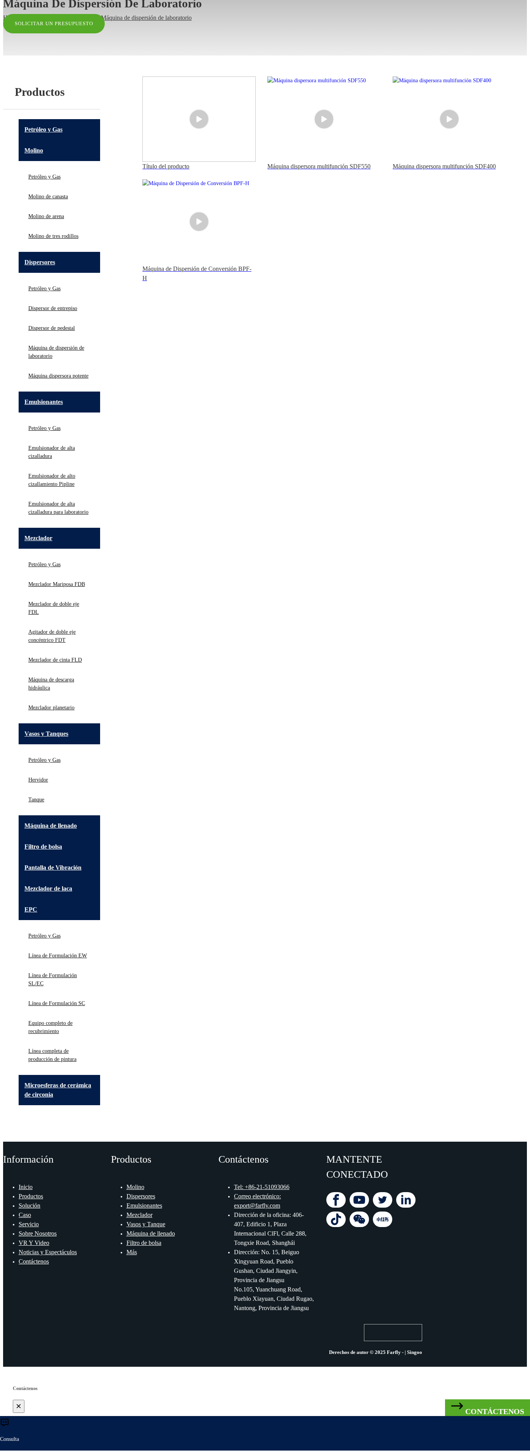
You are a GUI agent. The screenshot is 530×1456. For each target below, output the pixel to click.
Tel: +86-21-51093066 (261, 1187)
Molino (135, 1187)
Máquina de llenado (150, 1233)
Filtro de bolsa (143, 1242)
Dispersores (140, 1196)
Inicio (26, 1187)
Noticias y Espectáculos (48, 1252)
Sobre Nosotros (38, 1233)
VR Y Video (34, 1242)
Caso (25, 1215)
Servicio (29, 1224)
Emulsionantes (144, 1205)
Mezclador (139, 1215)
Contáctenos (34, 1261)
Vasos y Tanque (145, 1224)
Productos (31, 1196)
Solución (29, 1205)
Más (131, 1252)
